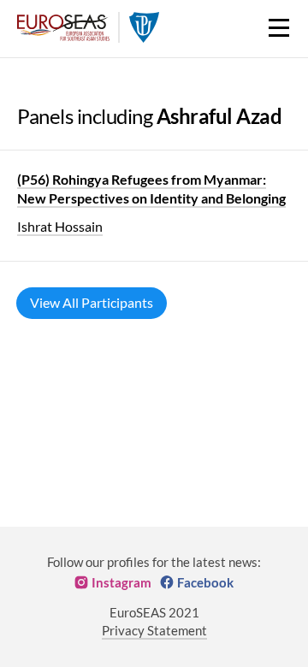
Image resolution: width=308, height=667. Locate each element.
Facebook (205, 582)
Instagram (121, 582)
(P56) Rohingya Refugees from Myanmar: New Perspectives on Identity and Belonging (151, 188)
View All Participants (91, 302)
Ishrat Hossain (60, 226)
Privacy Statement (154, 630)
